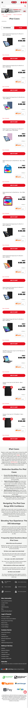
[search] (25, 6)
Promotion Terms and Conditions (8, 618)
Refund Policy (4, 622)
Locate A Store (4, 603)
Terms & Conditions (5, 616)
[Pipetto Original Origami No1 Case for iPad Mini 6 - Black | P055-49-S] (8, 328)
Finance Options (4, 624)
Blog (2, 609)
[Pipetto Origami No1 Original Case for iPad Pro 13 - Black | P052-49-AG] (8, 74)
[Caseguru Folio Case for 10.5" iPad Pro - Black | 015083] (8, 391)
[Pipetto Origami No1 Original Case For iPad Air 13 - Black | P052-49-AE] (8, 42)
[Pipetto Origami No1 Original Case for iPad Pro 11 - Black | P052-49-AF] (8, 232)
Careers (3, 605)
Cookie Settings (4, 626)
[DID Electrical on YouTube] (4, 669)
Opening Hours (4, 636)
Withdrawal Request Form (7, 642)
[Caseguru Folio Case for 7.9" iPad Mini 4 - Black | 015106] (8, 423)
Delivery (3, 648)
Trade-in (3, 640)
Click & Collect (4, 652)
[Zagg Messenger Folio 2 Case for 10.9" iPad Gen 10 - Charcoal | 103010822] (8, 359)
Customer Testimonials (6, 658)
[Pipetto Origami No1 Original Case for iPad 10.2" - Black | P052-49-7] (8, 264)
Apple (18, 455)
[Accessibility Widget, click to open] (25, 692)
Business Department (6, 638)
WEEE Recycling (4, 607)
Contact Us (3, 634)
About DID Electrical (5, 632)
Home (3, 14)
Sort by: (7, 27)
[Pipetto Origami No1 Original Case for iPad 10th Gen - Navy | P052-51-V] (8, 106)
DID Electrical (14, 462)
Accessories (8, 14)
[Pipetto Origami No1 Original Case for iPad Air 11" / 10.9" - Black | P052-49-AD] (8, 296)
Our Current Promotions (6, 600)
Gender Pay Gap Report (6, 611)
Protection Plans (4, 656)
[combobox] (12, 6)
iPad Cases (5, 16)
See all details (6, 55)
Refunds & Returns (5, 650)
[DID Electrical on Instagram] (3, 669)
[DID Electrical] (14, 2)
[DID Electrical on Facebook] (1, 669)
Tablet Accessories (17, 14)
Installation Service (5, 654)
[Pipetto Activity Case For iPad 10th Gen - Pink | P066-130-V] (8, 201)
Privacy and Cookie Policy (7, 620)
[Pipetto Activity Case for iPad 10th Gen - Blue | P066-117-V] (8, 169)
